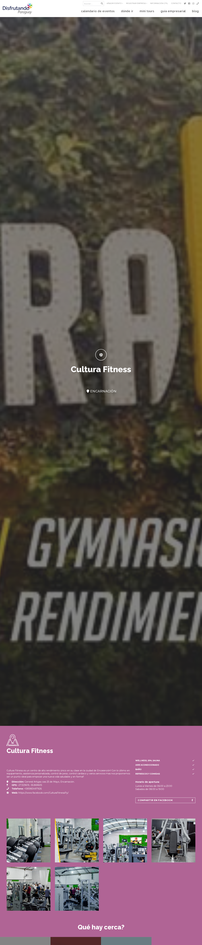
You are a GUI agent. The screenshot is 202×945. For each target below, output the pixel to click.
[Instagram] (193, 3)
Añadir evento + (115, 3)
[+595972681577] (198, 3)
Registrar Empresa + (136, 3)
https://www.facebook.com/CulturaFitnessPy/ (43, 792)
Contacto (176, 3)
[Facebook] (189, 3)
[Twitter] (185, 3)
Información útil (159, 3)
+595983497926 (33, 788)
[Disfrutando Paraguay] (18, 8)
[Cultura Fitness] (28, 840)
